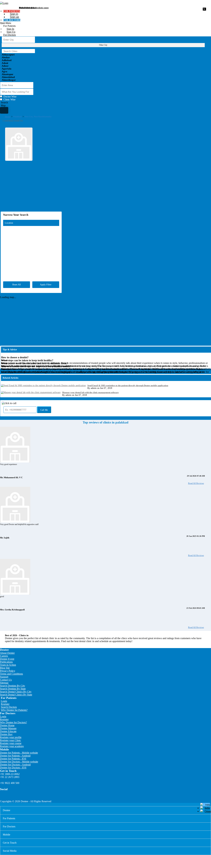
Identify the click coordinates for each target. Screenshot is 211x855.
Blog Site (5, 667)
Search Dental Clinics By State (16, 694)
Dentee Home (7, 725)
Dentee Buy (6, 734)
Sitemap (4, 682)
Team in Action (8, 664)
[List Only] (4, 110)
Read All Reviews (196, 483)
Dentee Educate (8, 731)
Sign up (14, 17)
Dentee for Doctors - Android (15, 764)
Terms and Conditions (11, 673)
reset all (16, 284)
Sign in (14, 14)
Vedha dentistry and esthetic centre (34, 8)
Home (7, 116)
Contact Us (6, 679)
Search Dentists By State (13, 688)
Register (5, 704)
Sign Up (11, 31)
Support (4, 676)
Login (4, 701)
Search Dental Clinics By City (15, 691)
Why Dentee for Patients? (14, 710)
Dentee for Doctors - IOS (13, 767)
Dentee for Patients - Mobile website (19, 752)
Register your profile (10, 737)
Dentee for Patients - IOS (13, 758)
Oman (208, 811)
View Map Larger (203, 212)
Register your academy (12, 746)
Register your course (10, 743)
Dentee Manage (8, 728)
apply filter (45, 284)
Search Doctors (9, 707)
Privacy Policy (7, 670)
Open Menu (5, 23)
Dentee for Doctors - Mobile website (19, 761)
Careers (4, 656)
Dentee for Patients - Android (15, 755)
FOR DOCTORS (11, 20)
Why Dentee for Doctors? (13, 722)
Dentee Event (7, 659)
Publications (6, 661)
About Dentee (7, 653)
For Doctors (9, 34)
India (207, 808)
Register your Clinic (10, 740)
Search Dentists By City (12, 685)
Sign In (10, 28)
